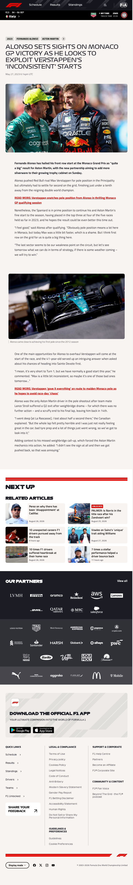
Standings (75, 5)
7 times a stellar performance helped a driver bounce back (104, 553)
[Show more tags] (63, 39)
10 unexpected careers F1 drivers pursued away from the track (45, 533)
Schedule (35, 5)
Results (55, 5)
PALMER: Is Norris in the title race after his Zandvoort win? (106, 514)
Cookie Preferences (61, 844)
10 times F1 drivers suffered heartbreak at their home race (42, 553)
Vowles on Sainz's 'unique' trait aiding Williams (107, 531)
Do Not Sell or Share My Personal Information (63, 816)
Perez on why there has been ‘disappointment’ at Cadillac (44, 510)
